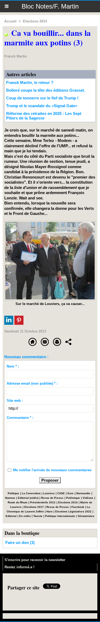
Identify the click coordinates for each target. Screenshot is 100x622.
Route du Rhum (17, 502)
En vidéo (25, 516)
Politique (13, 493)
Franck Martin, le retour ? (29, 82)
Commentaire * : (20, 418)
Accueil (10, 21)
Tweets (37, 516)
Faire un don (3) (20, 542)
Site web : (15, 401)
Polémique (73, 497)
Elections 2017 (34, 506)
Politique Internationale (60, 516)
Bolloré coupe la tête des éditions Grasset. (45, 90)
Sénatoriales (86, 516)
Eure (70, 493)
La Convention (31, 493)
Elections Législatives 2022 (73, 511)
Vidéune (88, 497)
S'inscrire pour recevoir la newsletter (35, 560)
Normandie (83, 493)
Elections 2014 (35, 21)
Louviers (49, 493)
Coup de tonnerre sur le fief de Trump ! (42, 98)
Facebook (77, 506)
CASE (61, 493)
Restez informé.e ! (19, 567)
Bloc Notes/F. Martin (50, 6)
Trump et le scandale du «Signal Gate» (41, 105)
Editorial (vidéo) (28, 497)
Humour (10, 497)
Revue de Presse (52, 497)
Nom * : (13, 366)
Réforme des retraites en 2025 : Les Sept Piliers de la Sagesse (43, 115)
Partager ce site (23, 587)
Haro (49, 511)
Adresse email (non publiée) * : (32, 383)
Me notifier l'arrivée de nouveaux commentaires (52, 470)
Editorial (11, 516)
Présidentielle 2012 (42, 502)
